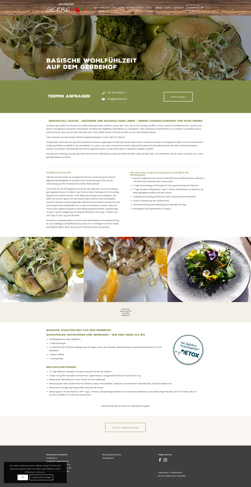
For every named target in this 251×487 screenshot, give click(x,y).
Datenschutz (176, 472)
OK (23, 477)
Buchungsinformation (111, 454)
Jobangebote (108, 458)
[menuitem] (102, 7)
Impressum (163, 472)
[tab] (125, 313)
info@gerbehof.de (117, 98)
